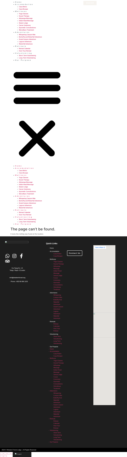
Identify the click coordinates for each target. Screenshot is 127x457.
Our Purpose (23, 60)
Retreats (20, 46)
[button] (37, 113)
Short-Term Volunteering (27, 55)
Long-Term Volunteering (27, 58)
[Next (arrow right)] (5, 456)
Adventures (22, 32)
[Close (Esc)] (12, 453)
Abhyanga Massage (25, 18)
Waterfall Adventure (26, 44)
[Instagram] (14, 256)
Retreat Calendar (24, 48)
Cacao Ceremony (25, 25)
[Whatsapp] (7, 256)
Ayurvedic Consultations (27, 28)
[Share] (8, 453)
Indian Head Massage (26, 21)
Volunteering (23, 53)
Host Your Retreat (25, 51)
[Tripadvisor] (7, 261)
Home (18, 2)
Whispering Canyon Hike (27, 35)
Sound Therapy (24, 16)
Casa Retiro (23, 7)
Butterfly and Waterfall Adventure (30, 37)
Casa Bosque (23, 9)
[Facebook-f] (21, 256)
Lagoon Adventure (25, 41)
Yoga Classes (23, 14)
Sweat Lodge (23, 23)
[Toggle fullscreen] (5, 453)
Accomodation (24, 4)
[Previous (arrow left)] (1, 456)
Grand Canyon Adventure (27, 39)
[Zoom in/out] (1, 453)
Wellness (21, 11)
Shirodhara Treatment (26, 30)
